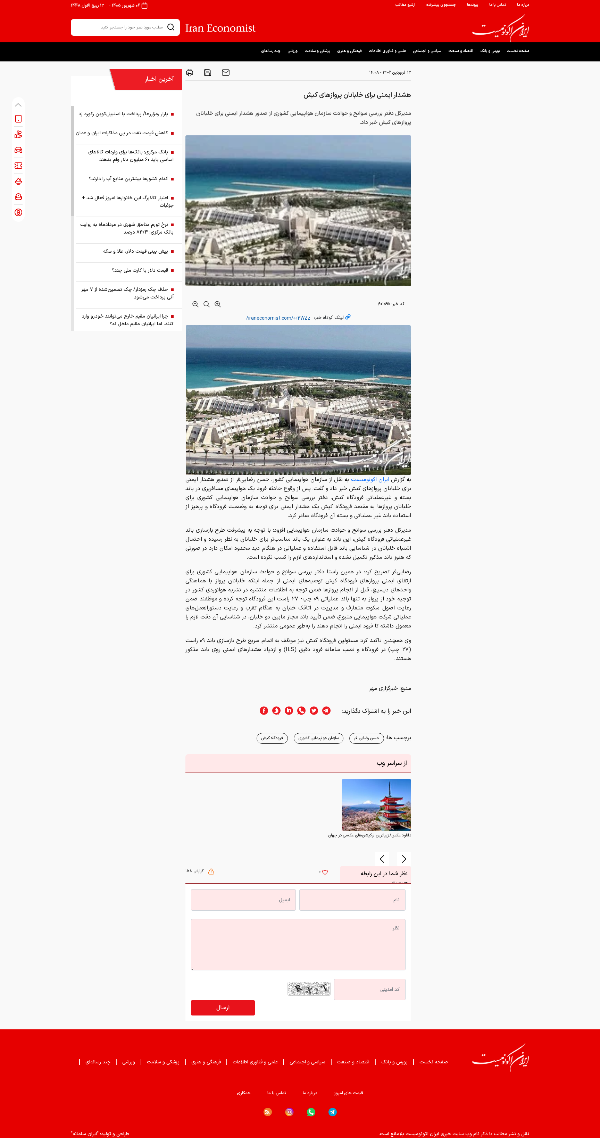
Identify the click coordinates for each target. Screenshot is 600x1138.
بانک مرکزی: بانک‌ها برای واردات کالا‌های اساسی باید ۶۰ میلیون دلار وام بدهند (131, 156)
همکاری (244, 1093)
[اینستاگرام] (289, 1112)
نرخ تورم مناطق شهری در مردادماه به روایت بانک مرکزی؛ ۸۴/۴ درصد (127, 228)
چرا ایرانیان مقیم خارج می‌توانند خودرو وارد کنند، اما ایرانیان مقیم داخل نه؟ (128, 320)
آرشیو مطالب (405, 5)
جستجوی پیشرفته (441, 5)
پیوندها (472, 5)
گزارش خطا (195, 871)
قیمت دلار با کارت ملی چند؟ (140, 270)
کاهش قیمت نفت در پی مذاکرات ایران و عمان (122, 133)
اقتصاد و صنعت (460, 51)
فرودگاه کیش (272, 738)
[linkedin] (287, 711)
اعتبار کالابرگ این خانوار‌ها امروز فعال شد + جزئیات (128, 201)
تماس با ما (497, 5)
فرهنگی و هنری (349, 51)
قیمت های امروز (348, 1093)
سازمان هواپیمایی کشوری (318, 738)
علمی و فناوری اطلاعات (387, 51)
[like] (325, 873)
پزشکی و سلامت (317, 51)
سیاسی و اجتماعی (427, 51)
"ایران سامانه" (85, 1134)
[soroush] (274, 711)
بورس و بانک (490, 51)
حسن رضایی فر (367, 738)
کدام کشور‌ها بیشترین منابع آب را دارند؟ (128, 179)
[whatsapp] (299, 711)
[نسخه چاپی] (189, 72)
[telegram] (330, 711)
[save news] (207, 72)
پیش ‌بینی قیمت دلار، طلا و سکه (135, 251)
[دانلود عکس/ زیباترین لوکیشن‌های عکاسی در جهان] (376, 805)
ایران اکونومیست (370, 479)
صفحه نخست (518, 51)
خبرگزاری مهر (383, 688)
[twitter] (312, 711)
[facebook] (262, 711)
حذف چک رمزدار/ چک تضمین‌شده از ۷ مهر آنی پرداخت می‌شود (127, 293)
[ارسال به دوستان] (225, 72)
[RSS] (268, 1112)
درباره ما (523, 5)
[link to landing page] (500, 28)
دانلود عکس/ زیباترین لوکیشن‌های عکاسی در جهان (369, 835)
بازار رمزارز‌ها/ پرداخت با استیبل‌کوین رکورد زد (123, 114)
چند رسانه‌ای (271, 51)
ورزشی (293, 51)
